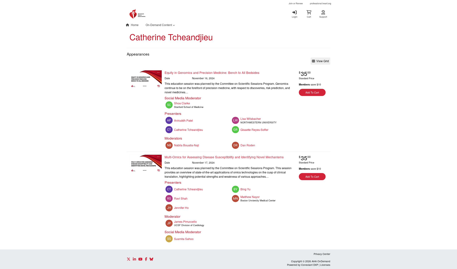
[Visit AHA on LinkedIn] (134, 259)
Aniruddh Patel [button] (183, 120)
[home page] (161, 14)
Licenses (325, 265)
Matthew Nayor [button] (250, 197)
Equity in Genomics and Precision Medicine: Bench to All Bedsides (212, 72)
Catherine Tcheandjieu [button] (188, 130)
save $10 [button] (310, 84)
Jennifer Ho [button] (181, 208)
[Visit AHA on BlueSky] (151, 259)
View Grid (322, 61)
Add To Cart (312, 92)
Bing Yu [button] (245, 189)
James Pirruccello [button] (185, 222)
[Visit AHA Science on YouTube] (140, 259)
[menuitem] (295, 3)
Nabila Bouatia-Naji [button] (186, 145)
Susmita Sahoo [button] (184, 239)
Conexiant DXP (309, 265)
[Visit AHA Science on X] (128, 259)
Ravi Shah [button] (180, 198)
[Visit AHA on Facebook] (146, 259)
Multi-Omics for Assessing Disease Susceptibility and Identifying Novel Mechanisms (224, 157)
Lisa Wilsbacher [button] (250, 119)
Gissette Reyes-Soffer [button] (254, 130)
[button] (309, 14)
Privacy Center (322, 254)
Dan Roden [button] (247, 145)
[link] (294, 14)
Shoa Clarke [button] (182, 103)
